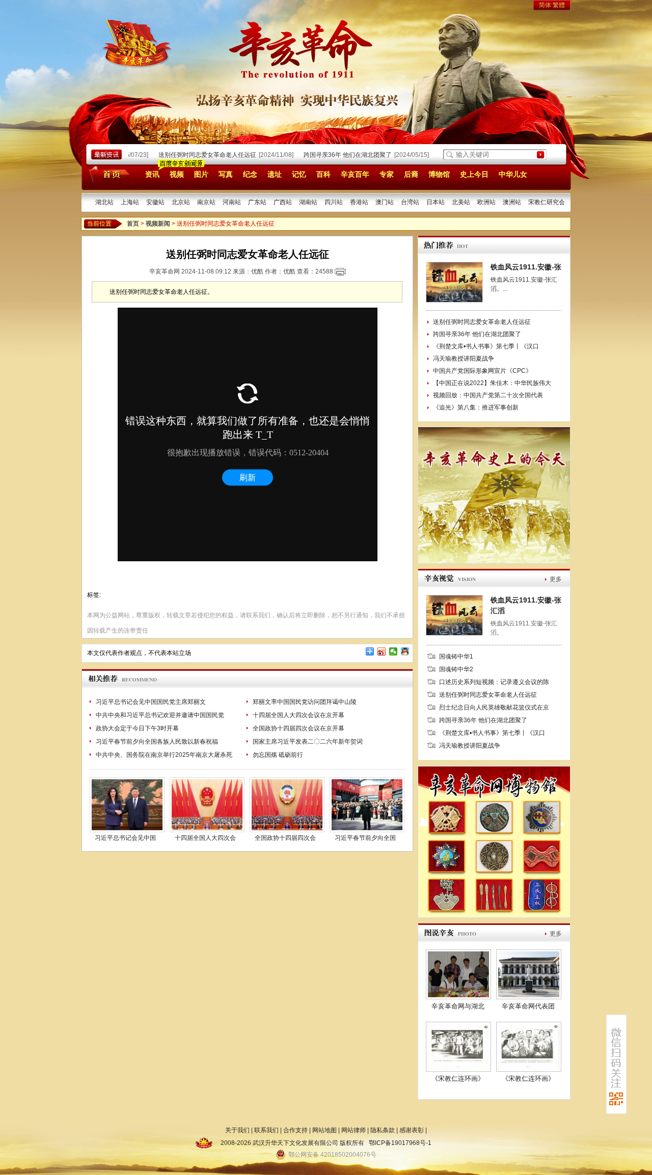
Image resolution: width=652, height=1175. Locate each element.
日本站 (435, 202)
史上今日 (474, 174)
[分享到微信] (393, 651)
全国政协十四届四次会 (285, 837)
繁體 (559, 5)
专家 (386, 174)
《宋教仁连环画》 (457, 1078)
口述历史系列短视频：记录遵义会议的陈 (494, 682)
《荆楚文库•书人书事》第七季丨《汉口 (486, 346)
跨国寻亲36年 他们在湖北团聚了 (337, 154)
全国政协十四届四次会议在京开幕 (298, 728)
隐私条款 (382, 1130)
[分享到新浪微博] (381, 651)
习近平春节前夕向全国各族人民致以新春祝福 (157, 741)
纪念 (250, 174)
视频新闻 (158, 223)
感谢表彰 (411, 1130)
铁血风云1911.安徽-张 (526, 267)
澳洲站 (512, 202)
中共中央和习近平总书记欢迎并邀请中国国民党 (160, 715)
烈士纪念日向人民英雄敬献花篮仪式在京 (494, 707)
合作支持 (295, 1130)
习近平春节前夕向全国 (365, 837)
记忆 (299, 174)
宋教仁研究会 (546, 202)
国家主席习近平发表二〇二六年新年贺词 (308, 741)
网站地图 (324, 1130)
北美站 (461, 202)
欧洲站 (486, 202)
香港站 (359, 202)
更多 (556, 579)
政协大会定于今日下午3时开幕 (137, 728)
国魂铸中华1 (456, 656)
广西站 (283, 202)
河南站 (232, 202)
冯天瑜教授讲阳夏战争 (463, 358)
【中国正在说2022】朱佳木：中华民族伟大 (492, 383)
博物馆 (439, 174)
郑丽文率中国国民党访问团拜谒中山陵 (305, 701)
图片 (201, 174)
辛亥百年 (355, 174)
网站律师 (353, 1130)
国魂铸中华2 (456, 669)
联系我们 (266, 1130)
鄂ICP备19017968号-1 (400, 1142)
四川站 (333, 202)
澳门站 (384, 202)
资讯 (152, 174)
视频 (177, 174)
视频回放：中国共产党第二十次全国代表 (488, 395)
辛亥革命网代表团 (528, 1006)
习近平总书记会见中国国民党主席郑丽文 (151, 701)
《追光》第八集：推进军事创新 (476, 407)
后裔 (411, 174)
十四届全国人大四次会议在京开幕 (298, 715)
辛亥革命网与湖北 (457, 1006)
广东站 (257, 202)
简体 (545, 5)
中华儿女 (513, 174)
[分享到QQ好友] (405, 651)
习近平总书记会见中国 (125, 837)
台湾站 (410, 202)
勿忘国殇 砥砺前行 (278, 754)
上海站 (130, 202)
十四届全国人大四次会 (205, 837)
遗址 (274, 174)
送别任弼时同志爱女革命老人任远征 (197, 154)
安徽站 (155, 202)
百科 (323, 174)
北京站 (181, 202)
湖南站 (308, 202)
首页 (107, 174)
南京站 (206, 202)
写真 (226, 174)
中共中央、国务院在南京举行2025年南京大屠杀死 (164, 754)
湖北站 (104, 202)
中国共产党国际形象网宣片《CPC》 (482, 370)
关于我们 (237, 1130)
